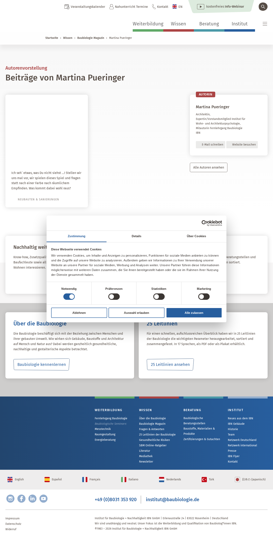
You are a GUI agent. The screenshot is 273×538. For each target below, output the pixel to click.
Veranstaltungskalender (88, 7)
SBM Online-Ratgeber (152, 445)
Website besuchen (244, 144)
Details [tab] (136, 236)
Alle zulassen (194, 312)
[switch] (114, 296)
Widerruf (10, 529)
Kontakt (162, 7)
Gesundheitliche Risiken (154, 440)
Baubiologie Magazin (90, 38)
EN (180, 7)
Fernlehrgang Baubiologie (111, 418)
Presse (232, 451)
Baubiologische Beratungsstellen (194, 421)
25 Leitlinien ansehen (170, 364)
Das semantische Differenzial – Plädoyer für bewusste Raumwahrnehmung (49, 150)
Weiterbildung (148, 23)
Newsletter (146, 461)
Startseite (51, 38)
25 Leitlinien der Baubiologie (157, 434)
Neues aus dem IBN (240, 418)
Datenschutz (13, 524)
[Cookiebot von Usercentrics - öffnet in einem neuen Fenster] (204, 223)
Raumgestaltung (105, 434)
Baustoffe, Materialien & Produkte (199, 431)
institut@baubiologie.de (172, 499)
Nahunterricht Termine (131, 7)
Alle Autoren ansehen (208, 167)
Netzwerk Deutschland (242, 440)
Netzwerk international (242, 445)
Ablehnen (79, 312)
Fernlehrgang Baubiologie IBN (45, 279)
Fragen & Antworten (151, 429)
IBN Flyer (233, 456)
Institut (240, 23)
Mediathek (145, 456)
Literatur (144, 451)
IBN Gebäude (236, 424)
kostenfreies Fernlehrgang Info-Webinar (45, 424)
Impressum (12, 518)
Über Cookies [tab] (196, 236)
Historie (233, 429)
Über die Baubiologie (152, 418)
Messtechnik (103, 429)
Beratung (209, 23)
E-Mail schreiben (212, 144)
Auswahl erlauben (136, 312)
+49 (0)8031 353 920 (116, 499)
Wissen (178, 23)
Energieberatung (105, 440)
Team (231, 434)
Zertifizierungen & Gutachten (201, 439)
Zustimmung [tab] (77, 236)
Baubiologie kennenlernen (41, 364)
